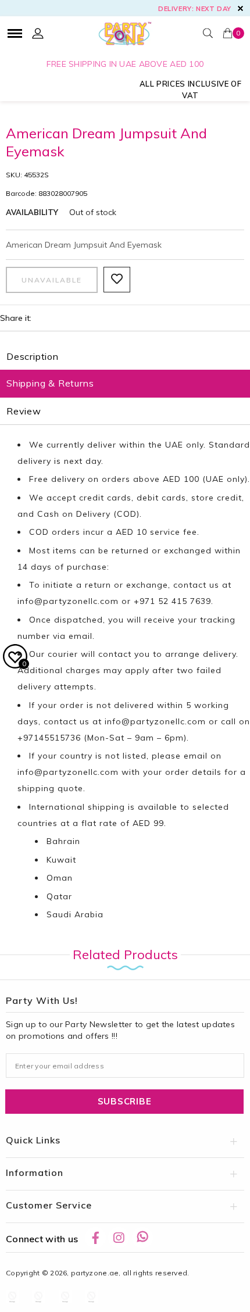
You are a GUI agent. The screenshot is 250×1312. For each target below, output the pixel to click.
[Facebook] (95, 1237)
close (240, 8)
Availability (32, 212)
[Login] (37, 33)
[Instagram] (118, 1237)
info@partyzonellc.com (68, 601)
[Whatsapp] (142, 1237)
